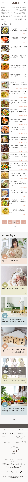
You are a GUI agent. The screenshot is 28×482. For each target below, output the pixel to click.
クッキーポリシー (6, 464)
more (14, 419)
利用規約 (4, 463)
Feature (7, 442)
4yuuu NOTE (21, 442)
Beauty (21, 430)
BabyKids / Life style (21, 438)
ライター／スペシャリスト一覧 (18, 464)
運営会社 (8, 466)
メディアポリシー (11, 463)
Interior (21, 433)
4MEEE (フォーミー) (16, 466)
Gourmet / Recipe (7, 433)
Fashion (7, 430)
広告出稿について (14, 461)
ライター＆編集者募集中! (13, 467)
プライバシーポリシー (20, 463)
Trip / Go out (7, 437)
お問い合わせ (19, 459)
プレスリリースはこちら (10, 459)
